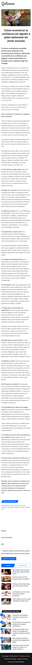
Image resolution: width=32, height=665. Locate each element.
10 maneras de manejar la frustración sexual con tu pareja (20, 617)
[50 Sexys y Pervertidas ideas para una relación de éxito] (6, 586)
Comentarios (22, 565)
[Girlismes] (8, 4)
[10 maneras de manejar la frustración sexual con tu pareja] (6, 617)
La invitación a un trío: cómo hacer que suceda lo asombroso (21, 593)
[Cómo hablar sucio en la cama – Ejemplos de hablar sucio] (6, 601)
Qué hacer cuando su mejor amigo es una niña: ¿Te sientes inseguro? (20, 647)
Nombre (4, 530)
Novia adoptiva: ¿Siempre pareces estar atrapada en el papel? (21, 640)
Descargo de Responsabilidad (16, 662)
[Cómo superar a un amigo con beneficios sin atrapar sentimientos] (6, 624)
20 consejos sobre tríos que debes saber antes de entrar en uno (20, 571)
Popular (8, 565)
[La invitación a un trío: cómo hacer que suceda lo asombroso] (6, 594)
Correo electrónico (7, 537)
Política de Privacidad (10, 659)
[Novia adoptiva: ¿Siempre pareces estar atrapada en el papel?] (6, 640)
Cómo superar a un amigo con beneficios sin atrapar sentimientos (21, 624)
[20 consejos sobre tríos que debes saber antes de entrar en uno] (6, 572)
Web (2, 544)
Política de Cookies (22, 659)
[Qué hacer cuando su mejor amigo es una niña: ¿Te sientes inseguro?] (6, 647)
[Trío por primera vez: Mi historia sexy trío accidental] (6, 579)
